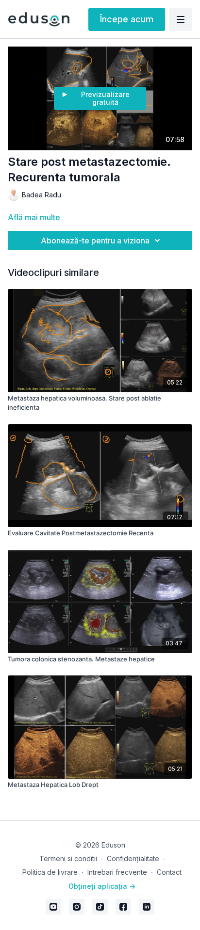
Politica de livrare (50, 872)
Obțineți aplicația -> (101, 886)
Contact (169, 872)
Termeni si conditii (68, 858)
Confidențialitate (133, 858)
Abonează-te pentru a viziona (95, 240)
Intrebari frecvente (117, 872)
